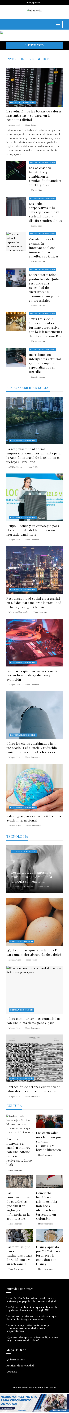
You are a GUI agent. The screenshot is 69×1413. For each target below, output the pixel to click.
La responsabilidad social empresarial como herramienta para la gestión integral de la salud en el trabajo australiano (33, 455)
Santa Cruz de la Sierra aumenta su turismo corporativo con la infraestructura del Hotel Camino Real (45, 327)
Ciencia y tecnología (24, 852)
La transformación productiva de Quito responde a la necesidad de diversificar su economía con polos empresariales (44, 287)
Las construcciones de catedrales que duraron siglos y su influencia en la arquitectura (18, 1205)
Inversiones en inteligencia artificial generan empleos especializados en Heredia (45, 363)
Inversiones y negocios (22, 103)
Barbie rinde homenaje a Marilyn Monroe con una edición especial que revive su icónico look (19, 1152)
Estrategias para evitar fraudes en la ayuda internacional (33, 818)
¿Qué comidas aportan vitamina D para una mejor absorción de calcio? (33, 952)
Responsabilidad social (22, 440)
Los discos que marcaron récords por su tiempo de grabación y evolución (31, 675)
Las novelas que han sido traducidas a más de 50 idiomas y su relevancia (19, 1255)
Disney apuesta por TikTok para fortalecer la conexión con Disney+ (48, 1255)
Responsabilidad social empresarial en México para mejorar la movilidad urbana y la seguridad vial (33, 602)
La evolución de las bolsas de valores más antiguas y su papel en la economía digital (34, 115)
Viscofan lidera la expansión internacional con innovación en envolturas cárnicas (44, 247)
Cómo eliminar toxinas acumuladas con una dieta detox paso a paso (33, 1020)
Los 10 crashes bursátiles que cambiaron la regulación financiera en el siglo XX (45, 176)
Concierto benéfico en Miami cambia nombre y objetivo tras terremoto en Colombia (46, 1205)
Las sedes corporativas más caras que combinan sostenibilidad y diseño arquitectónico (45, 212)
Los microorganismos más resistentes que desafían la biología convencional (31, 1318)
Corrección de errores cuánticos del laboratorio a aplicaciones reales (33, 1089)
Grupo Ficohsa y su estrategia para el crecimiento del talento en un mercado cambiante (32, 530)
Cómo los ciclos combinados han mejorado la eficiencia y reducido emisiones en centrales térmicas (31, 747)
